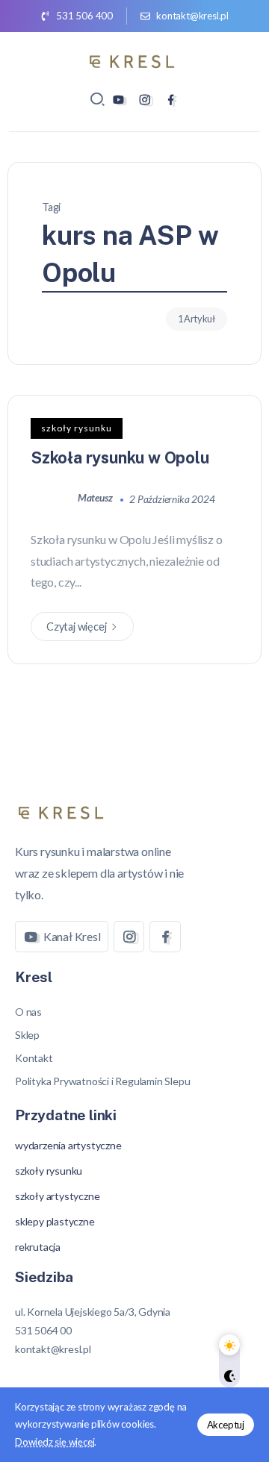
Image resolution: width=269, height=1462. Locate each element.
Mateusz (96, 498)
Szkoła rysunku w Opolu (120, 457)
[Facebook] (170, 99)
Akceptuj (225, 1425)
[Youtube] (118, 99)
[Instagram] (144, 99)
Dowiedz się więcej (54, 1442)
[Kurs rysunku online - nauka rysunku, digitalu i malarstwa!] (134, 59)
